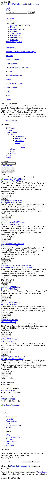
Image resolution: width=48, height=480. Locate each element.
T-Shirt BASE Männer (9, 304)
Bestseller (9, 130)
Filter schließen (6, 166)
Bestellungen (15, 35)
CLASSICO (19, 141)
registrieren (26, 25)
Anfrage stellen (11, 417)
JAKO (12, 134)
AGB (8, 435)
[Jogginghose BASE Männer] (12, 201)
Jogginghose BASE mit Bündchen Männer (17, 267)
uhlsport (13, 149)
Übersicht (13, 27)
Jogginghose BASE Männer (11, 203)
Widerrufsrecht (11, 441)
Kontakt (9, 427)
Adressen (13, 31)
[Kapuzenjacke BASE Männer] (13, 179)
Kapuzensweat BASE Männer (12, 224)
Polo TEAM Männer (8, 341)
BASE (17, 143)
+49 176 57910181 (8, 391)
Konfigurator (10, 128)
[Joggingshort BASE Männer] (12, 244)
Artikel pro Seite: (7, 173)
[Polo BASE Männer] (9, 320)
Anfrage (9, 155)
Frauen (22, 147)
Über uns (9, 439)
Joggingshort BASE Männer (11, 246)
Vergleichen (6, 196)
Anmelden (14, 25)
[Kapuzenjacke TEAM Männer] (13, 357)
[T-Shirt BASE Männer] (10, 302)
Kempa (13, 153)
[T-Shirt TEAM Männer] (10, 287)
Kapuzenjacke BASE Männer (12, 181)
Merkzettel (14, 40)
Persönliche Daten (17, 29)
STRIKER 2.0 (20, 139)
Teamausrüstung (12, 132)
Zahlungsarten (15, 33)
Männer (22, 145)
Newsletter (10, 419)
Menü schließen (11, 21)
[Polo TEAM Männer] (9, 339)
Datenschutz (10, 443)
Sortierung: (5, 161)
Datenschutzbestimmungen (20, 466)
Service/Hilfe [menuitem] (6, 2)
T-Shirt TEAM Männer (9, 289)
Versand (9, 423)
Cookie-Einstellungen (14, 437)
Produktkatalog (11, 421)
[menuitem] (26, 8)
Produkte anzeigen (8, 168)
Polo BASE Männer (8, 322)
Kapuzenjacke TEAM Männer (12, 359)
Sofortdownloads (16, 38)
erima (12, 151)
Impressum (10, 446)
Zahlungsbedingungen (14, 425)
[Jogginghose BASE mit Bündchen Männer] (17, 265)
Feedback (9, 157)
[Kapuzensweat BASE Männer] (13, 222)
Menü (8, 8)
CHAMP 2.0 (19, 136)
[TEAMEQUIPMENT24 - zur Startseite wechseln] (20, 4)
